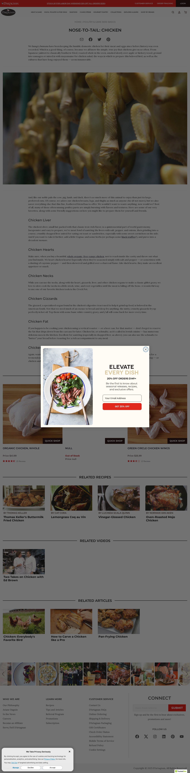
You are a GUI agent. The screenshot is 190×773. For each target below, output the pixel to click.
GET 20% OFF (122, 406)
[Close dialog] (145, 349)
